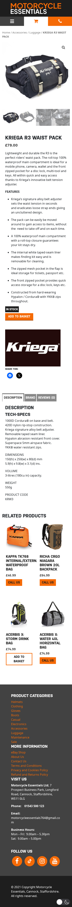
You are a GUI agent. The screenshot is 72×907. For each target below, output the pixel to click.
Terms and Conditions (26, 766)
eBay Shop (18, 752)
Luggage (34, 32)
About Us (17, 757)
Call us (14, 582)
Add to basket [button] (19, 659)
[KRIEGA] (33, 347)
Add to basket (19, 316)
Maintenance (20, 737)
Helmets (17, 702)
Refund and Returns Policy (29, 775)
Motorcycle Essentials (36, 8)
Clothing (17, 706)
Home (6, 32)
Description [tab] (13, 397)
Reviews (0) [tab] (46, 397)
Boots (15, 715)
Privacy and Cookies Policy (29, 770)
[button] (63, 47)
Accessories (19, 32)
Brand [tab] (30, 397)
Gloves (15, 711)
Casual (15, 720)
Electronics (18, 724)
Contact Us (18, 761)
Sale (14, 742)
